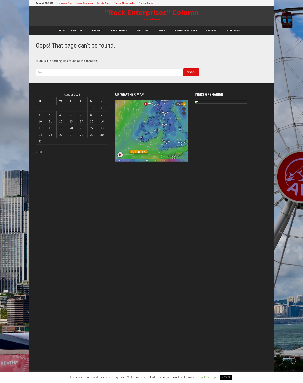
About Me (76, 30)
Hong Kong (233, 30)
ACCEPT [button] (226, 377)
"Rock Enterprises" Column (151, 12)
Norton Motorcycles (124, 3)
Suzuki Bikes (103, 3)
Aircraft (97, 30)
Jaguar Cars (65, 3)
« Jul (39, 152)
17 (40, 128)
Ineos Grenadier (84, 3)
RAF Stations (119, 30)
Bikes (162, 30)
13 (71, 121)
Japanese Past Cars (185, 30)
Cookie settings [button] (208, 377)
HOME (62, 30)
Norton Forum (146, 3)
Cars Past (212, 30)
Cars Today (143, 30)
